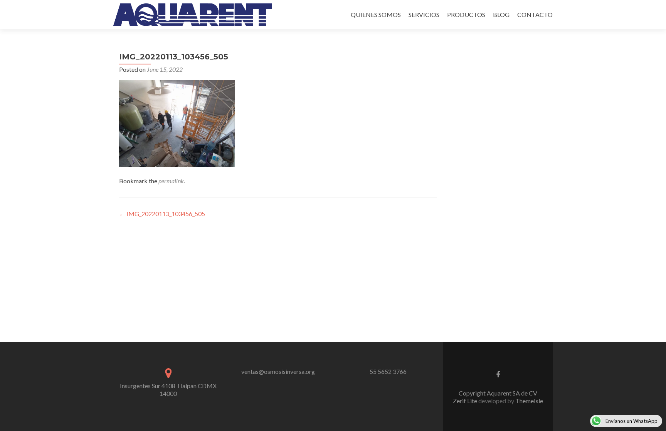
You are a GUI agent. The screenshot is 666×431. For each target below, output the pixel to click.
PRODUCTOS (466, 14)
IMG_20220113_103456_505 (162, 213)
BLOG (501, 14)
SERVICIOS (424, 14)
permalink (171, 180)
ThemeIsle (529, 400)
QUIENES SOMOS (376, 14)
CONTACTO (535, 14)
